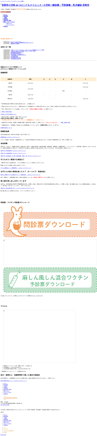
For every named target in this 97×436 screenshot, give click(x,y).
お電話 (5, 432)
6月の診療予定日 (14, 56)
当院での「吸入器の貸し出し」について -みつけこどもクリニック (17, 188)
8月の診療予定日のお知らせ (17, 53)
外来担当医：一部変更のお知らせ (18, 54)
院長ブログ (9, 23)
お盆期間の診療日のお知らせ (17, 51)
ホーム (5, 383)
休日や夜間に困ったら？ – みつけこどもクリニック (14, 380)
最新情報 (5, 385)
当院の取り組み (7, 389)
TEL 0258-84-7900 (5, 404)
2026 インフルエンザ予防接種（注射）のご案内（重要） (23, 50)
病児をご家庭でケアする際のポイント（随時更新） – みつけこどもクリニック (20, 174)
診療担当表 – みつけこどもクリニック (10, 137)
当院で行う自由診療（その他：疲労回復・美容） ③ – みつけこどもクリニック (21, 156)
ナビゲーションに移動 (18, 1)
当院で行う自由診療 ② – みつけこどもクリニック (13, 153)
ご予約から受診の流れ (6, 111)
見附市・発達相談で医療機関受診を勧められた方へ (22, 42)
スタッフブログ (10, 25)
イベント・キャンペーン (16, 41)
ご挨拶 (5, 386)
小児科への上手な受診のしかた (8, 114)
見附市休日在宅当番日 (16, 52)
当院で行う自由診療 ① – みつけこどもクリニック (13, 150)
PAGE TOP (3, 434)
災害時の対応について (6, 127)
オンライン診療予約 (6, 12)
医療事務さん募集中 (15, 43)
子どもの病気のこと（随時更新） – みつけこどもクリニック (16, 168)
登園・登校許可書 (65, 122)
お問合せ (5, 393)
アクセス (5, 429)
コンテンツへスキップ (6, 1)
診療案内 (5, 387)
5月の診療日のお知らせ (16, 58)
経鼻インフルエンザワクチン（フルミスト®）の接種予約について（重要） (28, 49)
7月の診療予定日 (14, 55)
